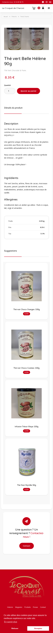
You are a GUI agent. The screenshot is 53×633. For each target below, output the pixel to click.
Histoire (10, 607)
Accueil (6, 16)
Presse (35, 607)
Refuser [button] (14, 628)
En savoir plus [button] (10, 622)
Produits (14, 16)
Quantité (7, 85)
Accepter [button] (38, 628)
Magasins (18, 607)
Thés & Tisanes (24, 16)
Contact (26, 546)
